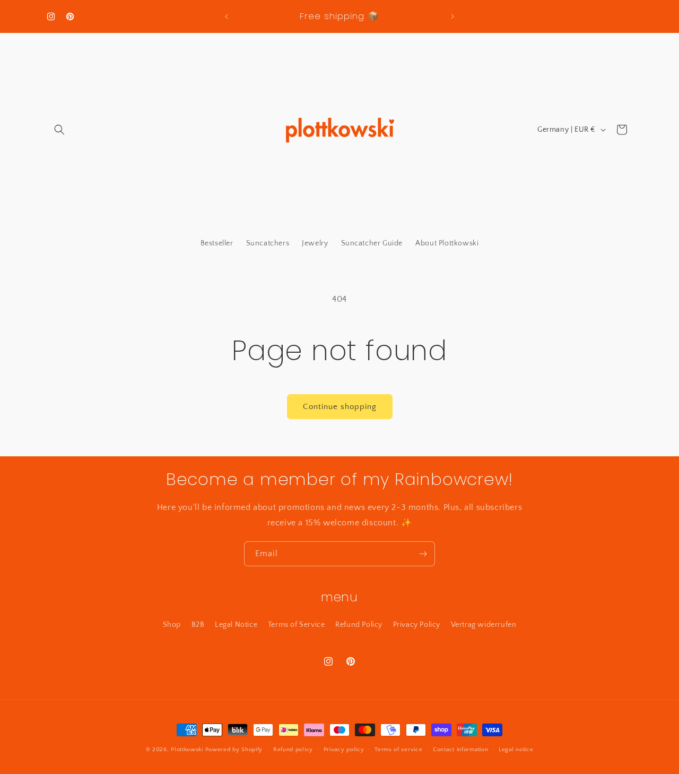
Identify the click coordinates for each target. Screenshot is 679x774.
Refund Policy (358, 624)
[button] (59, 129)
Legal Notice (236, 624)
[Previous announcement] (226, 16)
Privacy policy (344, 749)
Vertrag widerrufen (484, 624)
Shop (172, 624)
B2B (198, 624)
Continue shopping (340, 406)
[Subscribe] (422, 553)
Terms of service (398, 749)
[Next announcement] (452, 16)
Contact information (460, 749)
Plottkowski (187, 749)
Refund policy (293, 749)
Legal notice (516, 749)
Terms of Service (296, 624)
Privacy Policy (416, 624)
